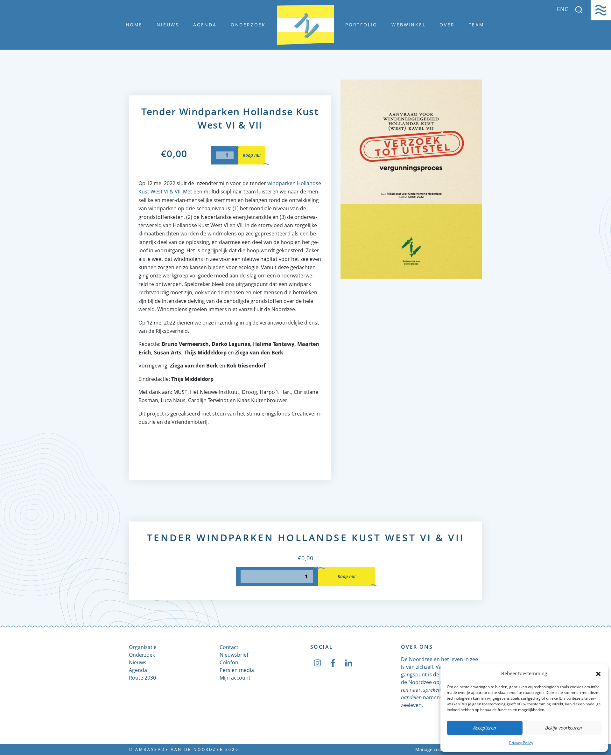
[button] (598, 673)
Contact (229, 647)
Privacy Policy (521, 742)
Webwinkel (408, 25)
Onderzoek (248, 25)
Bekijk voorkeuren (563, 727)
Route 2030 (142, 677)
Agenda (205, 25)
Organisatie (143, 647)
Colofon (229, 662)
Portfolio (361, 25)
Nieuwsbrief (234, 654)
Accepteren (484, 727)
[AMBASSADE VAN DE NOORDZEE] (305, 25)
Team (476, 25)
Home (134, 25)
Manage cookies (432, 749)
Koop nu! (252, 155)
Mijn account (235, 677)
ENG (563, 9)
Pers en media (237, 670)
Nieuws (168, 25)
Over (446, 25)
